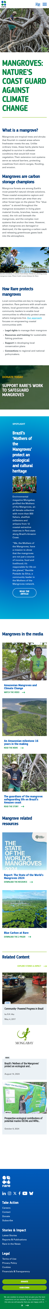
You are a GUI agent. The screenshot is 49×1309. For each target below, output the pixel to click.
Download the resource (15, 882)
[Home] (24, 1181)
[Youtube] (24, 1193)
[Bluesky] (31, 1193)
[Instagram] (9, 1193)
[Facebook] (19, 1193)
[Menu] (44, 4)
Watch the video (11, 692)
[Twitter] (15, 1193)
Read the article (24, 592)
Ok (22, 1305)
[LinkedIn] (4, 1193)
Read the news (11, 748)
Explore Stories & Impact (29, 966)
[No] (46, 1301)
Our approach (34, 318)
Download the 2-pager (14, 937)
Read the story (11, 806)
